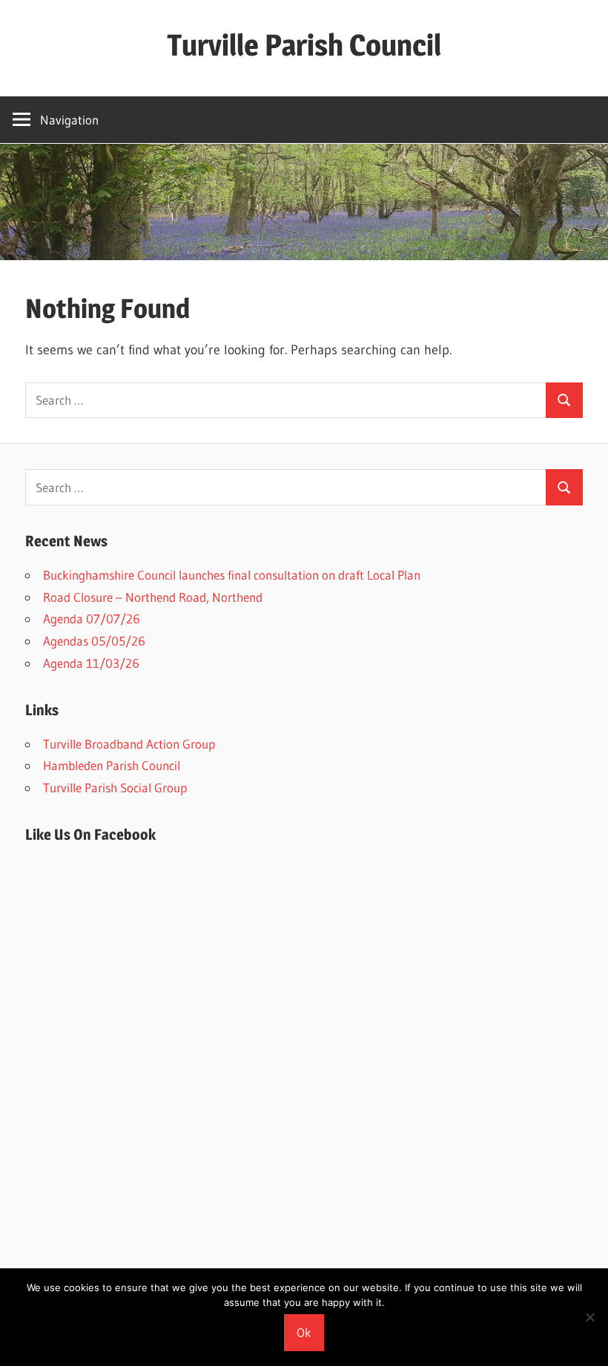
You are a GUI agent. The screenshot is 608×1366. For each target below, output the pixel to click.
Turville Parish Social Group (115, 787)
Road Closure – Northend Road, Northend (152, 597)
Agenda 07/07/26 (91, 618)
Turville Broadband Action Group (129, 744)
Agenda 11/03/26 (91, 663)
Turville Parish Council (304, 45)
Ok (304, 1332)
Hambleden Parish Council (111, 765)
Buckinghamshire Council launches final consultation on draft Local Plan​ (231, 575)
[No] (589, 1317)
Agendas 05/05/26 (94, 641)
